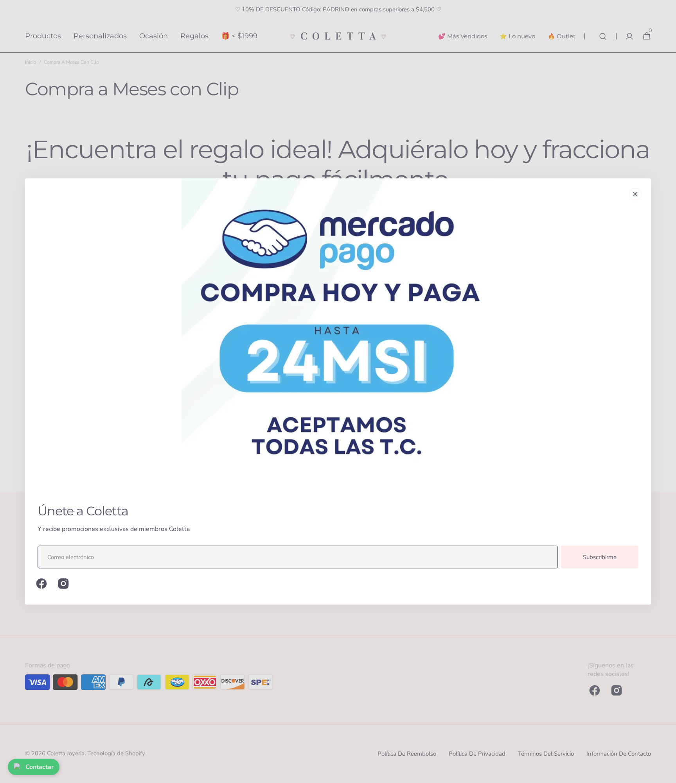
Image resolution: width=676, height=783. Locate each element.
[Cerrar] (635, 194)
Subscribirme (600, 557)
